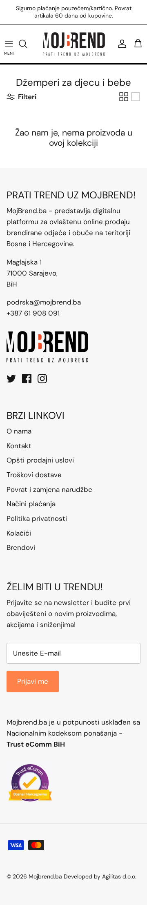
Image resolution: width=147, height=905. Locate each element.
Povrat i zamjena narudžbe (49, 482)
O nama (19, 424)
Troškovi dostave (34, 467)
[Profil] (120, 37)
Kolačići (19, 526)
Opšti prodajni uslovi (40, 453)
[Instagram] (42, 371)
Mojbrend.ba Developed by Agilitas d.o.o (82, 869)
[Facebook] (26, 371)
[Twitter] (11, 371)
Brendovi (21, 540)
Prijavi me (32, 674)
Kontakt (19, 438)
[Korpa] (138, 37)
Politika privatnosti (37, 511)
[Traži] (27, 37)
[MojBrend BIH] (73, 37)
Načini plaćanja (31, 497)
